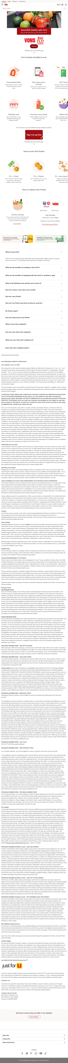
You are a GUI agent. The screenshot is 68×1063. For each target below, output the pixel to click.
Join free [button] (34, 46)
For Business (22, 1)
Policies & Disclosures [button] (9, 1042)
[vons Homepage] (6, 5)
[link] (7, 240)
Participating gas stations (50, 224)
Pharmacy (14, 1)
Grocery (4, 1)
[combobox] (34, 9)
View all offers (17, 223)
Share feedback (34, 1017)
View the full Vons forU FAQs (10, 355)
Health (9, 1)
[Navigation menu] (2, 4)
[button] (60, 4)
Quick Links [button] (6, 1035)
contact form (25, 988)
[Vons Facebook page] (23, 1053)
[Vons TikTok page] (45, 1053)
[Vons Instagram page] (36, 1053)
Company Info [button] (6, 1039)
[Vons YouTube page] (41, 1053)
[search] (64, 8)
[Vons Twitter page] (27, 1053)
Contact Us (51, 986)
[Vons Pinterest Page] (31, 1053)
